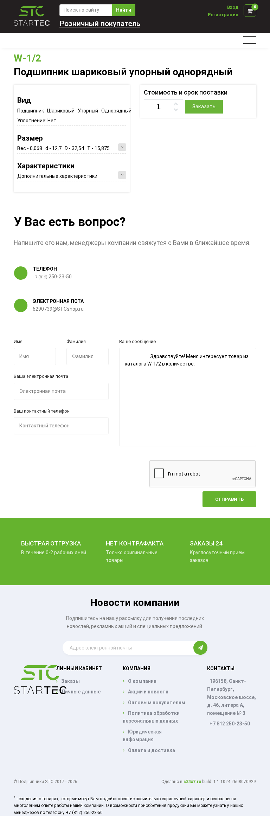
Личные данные (81, 691)
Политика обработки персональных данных (151, 717)
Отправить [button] (229, 499)
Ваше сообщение (137, 341)
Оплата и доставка (151, 750)
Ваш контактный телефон (42, 411)
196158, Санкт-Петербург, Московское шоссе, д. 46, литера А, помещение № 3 (231, 697)
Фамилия (76, 341)
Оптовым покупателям (156, 702)
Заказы (70, 681)
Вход (232, 7)
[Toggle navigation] (249, 40)
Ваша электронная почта (41, 376)
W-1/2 (27, 58)
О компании (142, 681)
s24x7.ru (192, 781)
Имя (18, 341)
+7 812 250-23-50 (230, 723)
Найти (123, 10)
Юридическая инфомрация (142, 735)
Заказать (204, 106)
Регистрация (223, 14)
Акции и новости (148, 691)
